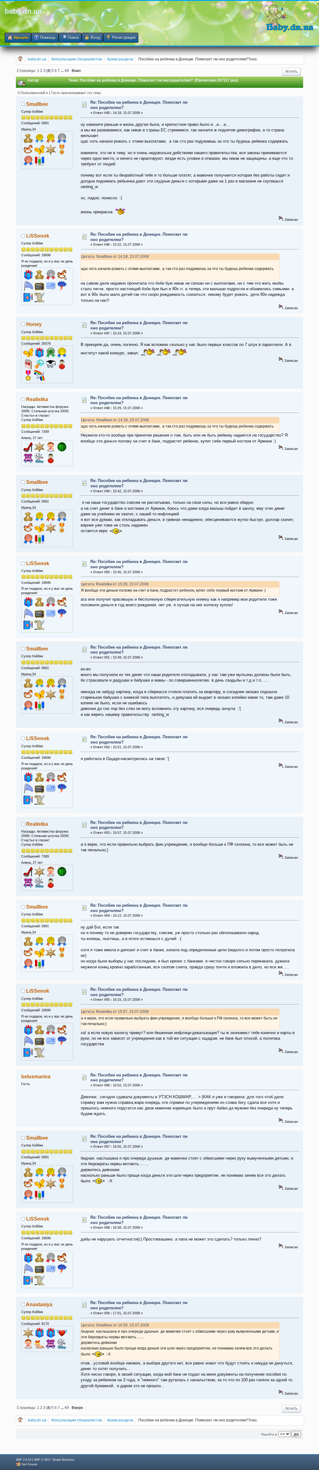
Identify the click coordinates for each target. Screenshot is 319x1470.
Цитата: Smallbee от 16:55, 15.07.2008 (115, 1325)
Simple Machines (63, 1459)
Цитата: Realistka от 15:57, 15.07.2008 (115, 1011)
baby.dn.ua (23, 11)
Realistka (37, 399)
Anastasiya (39, 1304)
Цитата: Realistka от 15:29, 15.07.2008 (115, 584)
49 (66, 71)
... (62, 71)
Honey (34, 324)
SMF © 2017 (42, 1459)
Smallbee (37, 104)
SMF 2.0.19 (23, 1459)
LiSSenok (37, 236)
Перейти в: (269, 1434)
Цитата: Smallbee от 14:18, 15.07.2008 (115, 256)
